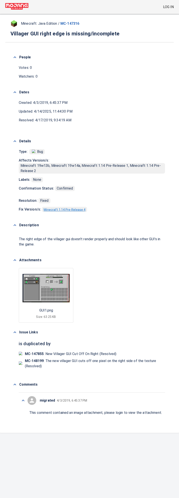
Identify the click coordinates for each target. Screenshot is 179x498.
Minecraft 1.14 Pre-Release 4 (64, 209)
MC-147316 (69, 23)
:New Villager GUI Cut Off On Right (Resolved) (70, 354)
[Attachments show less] (14, 260)
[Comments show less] (14, 384)
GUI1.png (46, 310)
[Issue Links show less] (14, 332)
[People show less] (14, 57)
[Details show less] (14, 141)
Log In (168, 7)
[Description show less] (14, 225)
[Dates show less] (14, 92)
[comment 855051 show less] (23, 400)
